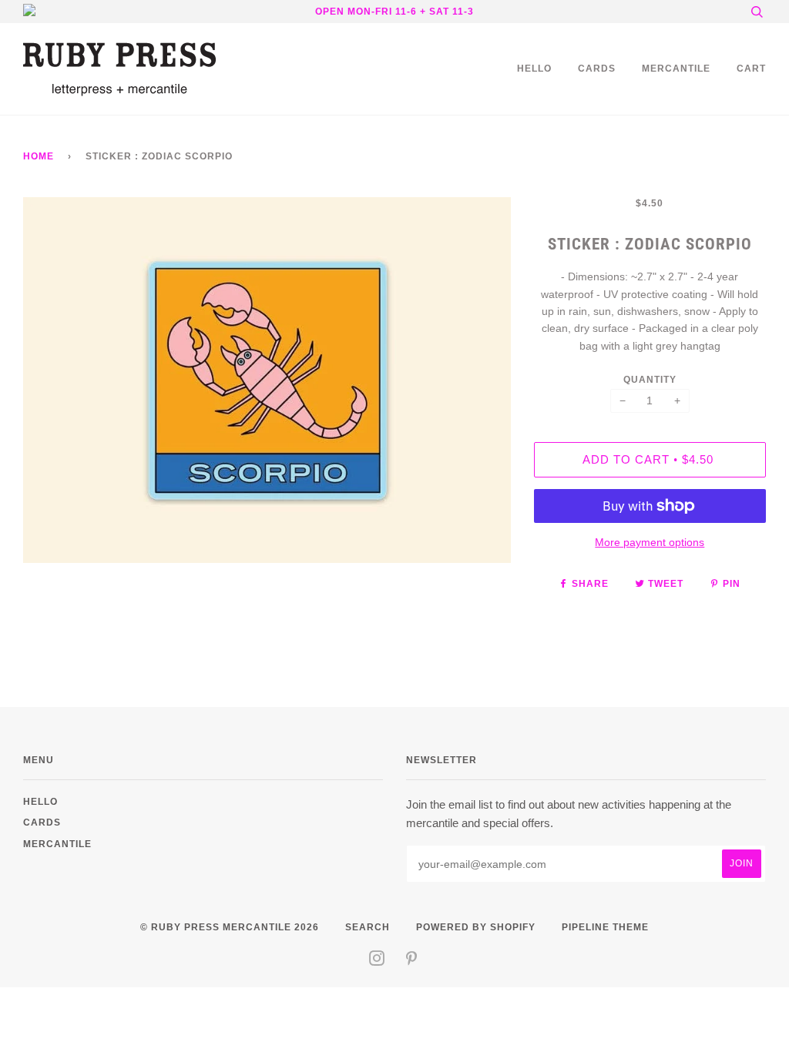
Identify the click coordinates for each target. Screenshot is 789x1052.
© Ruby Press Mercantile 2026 (229, 927)
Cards (597, 68)
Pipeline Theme (605, 927)
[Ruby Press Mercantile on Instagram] (377, 961)
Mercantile (676, 68)
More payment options (649, 542)
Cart (751, 68)
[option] (267, 380)
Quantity (650, 379)
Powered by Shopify (476, 927)
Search (367, 927)
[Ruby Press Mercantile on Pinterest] (412, 961)
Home (38, 156)
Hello (534, 68)
